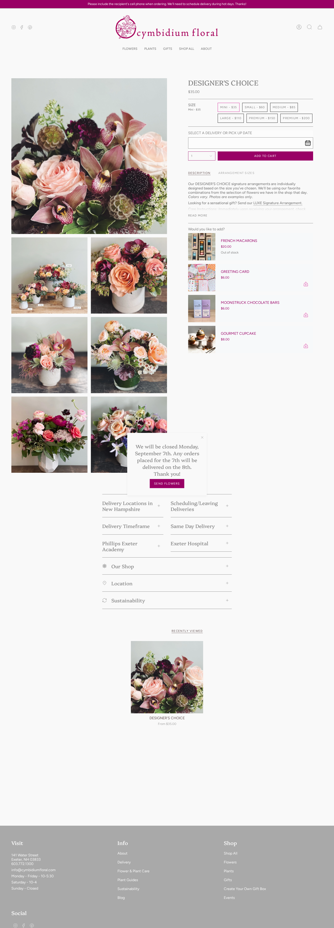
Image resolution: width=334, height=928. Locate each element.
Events (229, 897)
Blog (121, 897)
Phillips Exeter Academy (119, 546)
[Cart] (320, 27)
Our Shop (122, 566)
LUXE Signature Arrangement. (277, 203)
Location (121, 583)
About (122, 853)
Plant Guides (127, 880)
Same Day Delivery (193, 525)
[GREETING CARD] (201, 277)
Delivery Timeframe (126, 525)
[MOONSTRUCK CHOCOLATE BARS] (201, 308)
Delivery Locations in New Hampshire (127, 505)
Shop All (230, 853)
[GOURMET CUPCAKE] (201, 339)
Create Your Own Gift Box (245, 889)
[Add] (305, 284)
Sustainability (128, 600)
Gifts (228, 880)
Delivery (124, 862)
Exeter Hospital (189, 543)
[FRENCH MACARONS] (201, 246)
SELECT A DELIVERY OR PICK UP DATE (220, 133)
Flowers (230, 862)
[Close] (202, 437)
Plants (229, 871)
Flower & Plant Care (133, 871)
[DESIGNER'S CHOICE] (167, 677)
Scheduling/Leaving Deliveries (194, 505)
